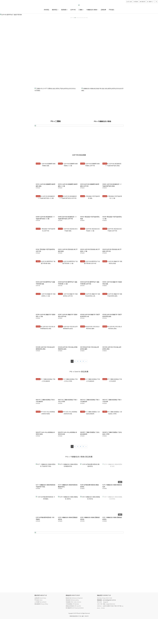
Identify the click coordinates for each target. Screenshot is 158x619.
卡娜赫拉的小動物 (91, 10)
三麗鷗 (80, 10)
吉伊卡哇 (73, 10)
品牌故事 (103, 10)
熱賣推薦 (64, 10)
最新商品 (55, 10)
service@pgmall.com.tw (109, 600)
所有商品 (46, 10)
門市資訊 (111, 10)
